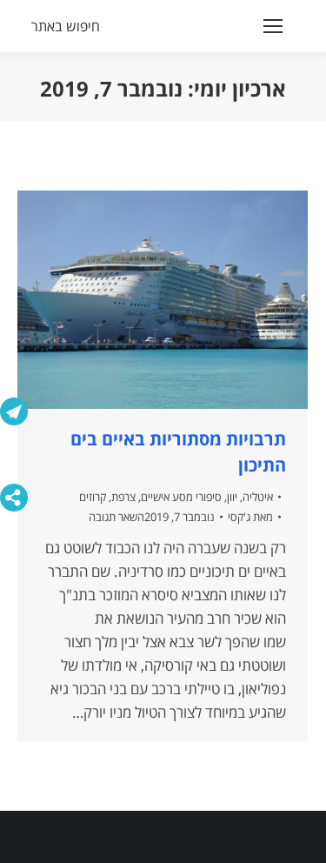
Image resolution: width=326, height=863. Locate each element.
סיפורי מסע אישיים (181, 497)
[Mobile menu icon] (273, 26)
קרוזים (92, 497)
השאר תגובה (116, 517)
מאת (250, 517)
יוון (232, 497)
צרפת (123, 497)
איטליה (258, 497)
